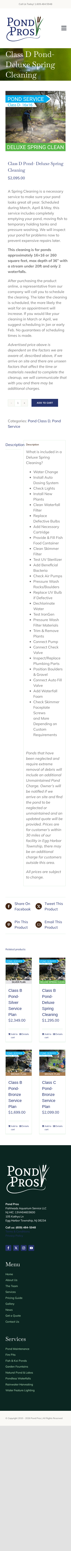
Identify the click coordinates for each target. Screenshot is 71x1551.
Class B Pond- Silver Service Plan (15, 1002)
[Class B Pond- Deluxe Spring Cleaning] (52, 971)
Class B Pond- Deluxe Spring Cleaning (50, 1002)
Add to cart (45, 402)
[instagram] (24, 1248)
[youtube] (31, 1248)
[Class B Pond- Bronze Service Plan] (19, 1063)
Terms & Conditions (17, 1231)
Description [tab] (13, 444)
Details (25, 1034)
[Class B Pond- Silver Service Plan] (19, 971)
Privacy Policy (14, 1235)
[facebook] (8, 1248)
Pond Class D (39, 421)
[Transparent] (25, 15)
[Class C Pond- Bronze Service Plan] (52, 1063)
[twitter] (16, 1248)
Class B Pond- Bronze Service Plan (15, 1094)
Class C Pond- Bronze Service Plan (49, 1094)
